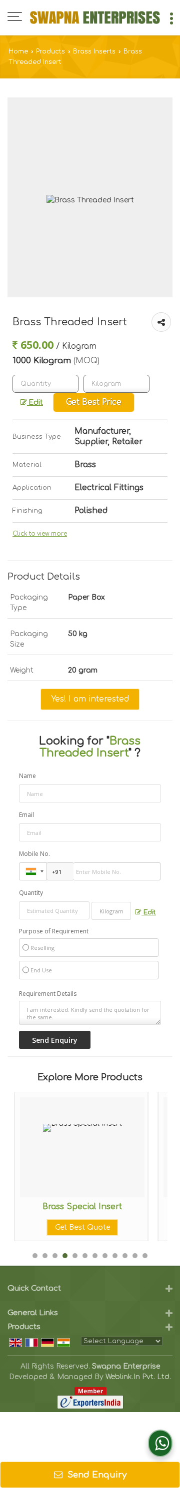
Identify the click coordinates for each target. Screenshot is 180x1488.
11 (135, 1255)
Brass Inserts (94, 51)
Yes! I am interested (90, 699)
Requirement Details (47, 993)
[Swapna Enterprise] (95, 17)
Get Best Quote (80, 1227)
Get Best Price (94, 402)
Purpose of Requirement (53, 931)
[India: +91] (33, 871)
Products (50, 51)
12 (145, 1255)
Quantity (31, 892)
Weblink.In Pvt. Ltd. (138, 1377)
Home (18, 51)
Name (27, 775)
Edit (35, 402)
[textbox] (117, 384)
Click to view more (39, 534)
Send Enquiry (95, 1475)
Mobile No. (34, 853)
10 (125, 1255)
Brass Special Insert (80, 1206)
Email (26, 814)
